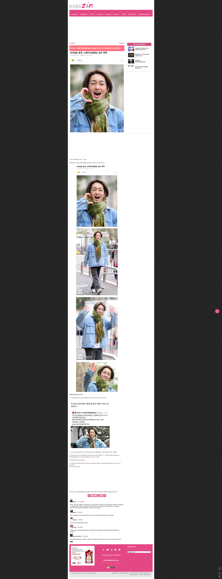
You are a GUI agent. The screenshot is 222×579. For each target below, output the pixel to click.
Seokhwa (75, 159)
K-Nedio (108, 14)
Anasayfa (74, 14)
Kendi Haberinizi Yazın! (145, 573)
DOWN (219, 576)
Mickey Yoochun (85, 492)
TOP (219, 568)
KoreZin (81, 573)
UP (219, 573)
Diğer (124, 14)
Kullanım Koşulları (134, 574)
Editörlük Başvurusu (124, 573)
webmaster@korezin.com (111, 560)
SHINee (105, 492)
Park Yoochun (98, 492)
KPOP (88, 573)
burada (81, 394)
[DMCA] (111, 568)
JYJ (76, 492)
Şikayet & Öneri (147, 574)
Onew (92, 492)
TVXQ (109, 492)
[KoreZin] (81, 7)
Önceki (73, 43)
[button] (217, 311)
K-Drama (100, 14)
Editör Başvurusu (144, 14)
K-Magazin (83, 14)
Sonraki (121, 43)
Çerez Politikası (115, 573)
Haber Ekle (132, 14)
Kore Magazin (92, 573)
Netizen (116, 14)
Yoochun (114, 492)
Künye (140, 574)
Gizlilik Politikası (134, 573)
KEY (79, 492)
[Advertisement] (111, 30)
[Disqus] (96, 520)
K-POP (92, 14)
